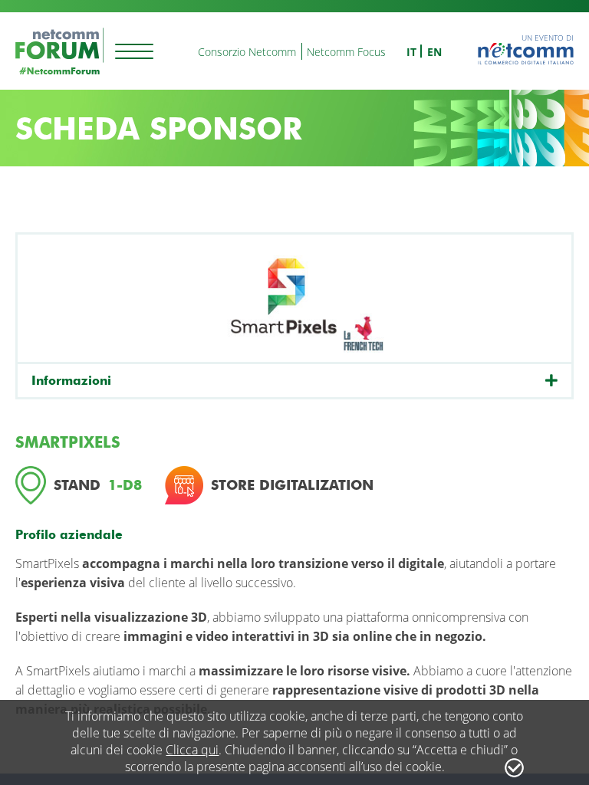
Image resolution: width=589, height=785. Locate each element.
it (411, 51)
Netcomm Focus (346, 51)
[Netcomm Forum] (59, 51)
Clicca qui (192, 749)
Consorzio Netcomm (247, 51)
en (434, 51)
